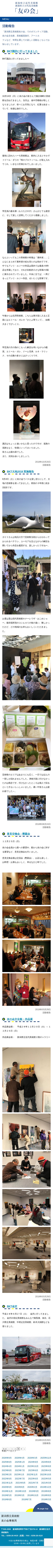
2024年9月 (33, 1462)
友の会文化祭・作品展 (20, 1019)
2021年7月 (33, 1483)
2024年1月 (19, 1466)
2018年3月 (46, 1499)
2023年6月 (33, 1470)
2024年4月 (7, 1466)
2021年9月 (20, 1483)
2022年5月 (46, 1478)
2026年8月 (7, 1458)
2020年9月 (7, 1487)
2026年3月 (32, 1458)
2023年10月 (32, 1466)
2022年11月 (32, 1474)
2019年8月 (46, 1491)
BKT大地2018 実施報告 (20, 471)
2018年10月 (32, 1495)
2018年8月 (7, 1499)
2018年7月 (27, 1499)
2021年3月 (46, 1483)
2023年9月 (46, 1466)
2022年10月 (45, 1474)
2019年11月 (7, 1491)
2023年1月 (19, 1474)
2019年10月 (20, 1491)
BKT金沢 (12, 1306)
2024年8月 (46, 1462)
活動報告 (46, 465)
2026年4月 (20, 1458)
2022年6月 (33, 1478)
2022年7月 (20, 1478)
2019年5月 (7, 1495)
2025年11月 (45, 1458)
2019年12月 (45, 1487)
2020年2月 (32, 1487)
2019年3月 (19, 1495)
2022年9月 (7, 1478)
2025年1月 (20, 1462)
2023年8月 (7, 1470)
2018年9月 (46, 1495)
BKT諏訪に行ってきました (22, 51)
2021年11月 (7, 1483)
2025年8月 (7, 1462)
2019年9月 (34, 1491)
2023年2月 (7, 1474)
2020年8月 (19, 1487)
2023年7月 (20, 1470)
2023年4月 (46, 1470)
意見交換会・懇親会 (18, 833)
